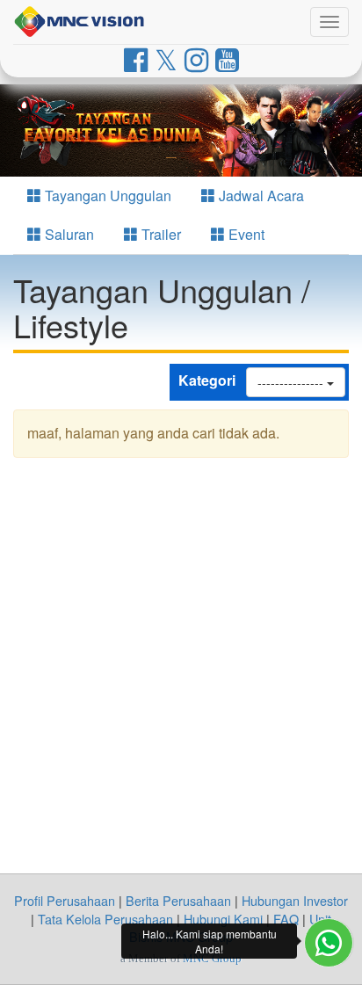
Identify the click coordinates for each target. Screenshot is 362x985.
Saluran (67, 234)
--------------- (292, 382)
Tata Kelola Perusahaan (105, 918)
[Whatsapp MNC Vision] (328, 942)
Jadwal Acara (259, 195)
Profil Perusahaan (64, 900)
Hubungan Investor (295, 900)
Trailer (159, 234)
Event (244, 234)
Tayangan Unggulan (106, 195)
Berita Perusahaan (178, 900)
